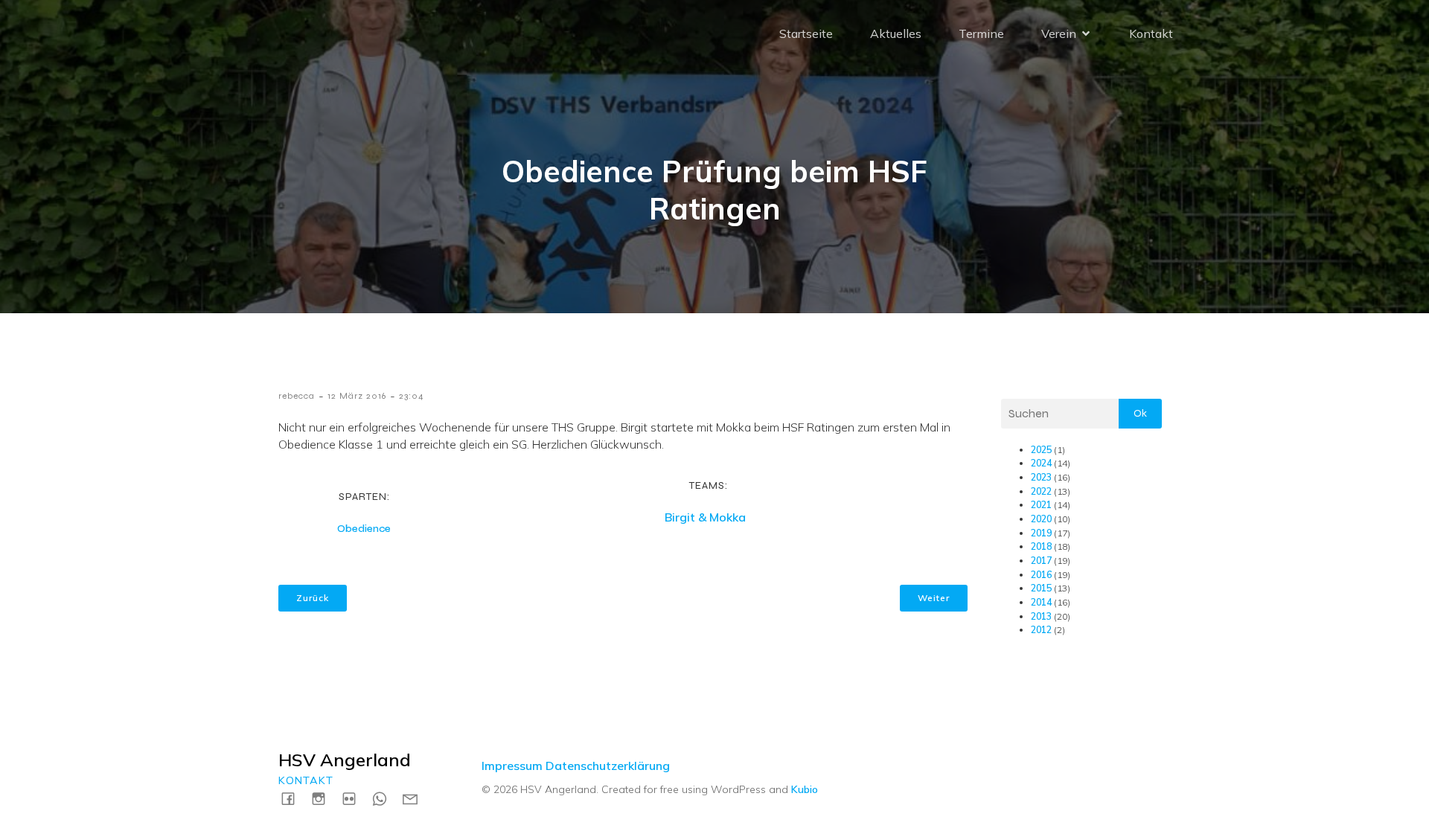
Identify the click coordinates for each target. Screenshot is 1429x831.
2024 (1041, 463)
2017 (1041, 560)
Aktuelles (895, 33)
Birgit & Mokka (705, 517)
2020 (1041, 518)
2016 (1041, 574)
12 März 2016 (356, 396)
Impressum (512, 765)
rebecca (296, 396)
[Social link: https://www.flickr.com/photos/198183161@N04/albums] (354, 798)
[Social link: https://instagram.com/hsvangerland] (324, 798)
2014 (1041, 602)
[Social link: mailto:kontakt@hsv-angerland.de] (415, 798)
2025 (1041, 449)
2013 (1041, 616)
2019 (1041, 533)
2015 (1041, 588)
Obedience (364, 528)
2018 (1041, 546)
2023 (1041, 477)
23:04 (411, 396)
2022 (1041, 491)
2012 (1041, 629)
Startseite (806, 33)
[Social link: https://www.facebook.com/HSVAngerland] (293, 798)
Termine (981, 33)
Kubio (804, 789)
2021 (1041, 504)
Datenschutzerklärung (608, 765)
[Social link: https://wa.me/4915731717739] (385, 798)
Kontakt (1151, 33)
